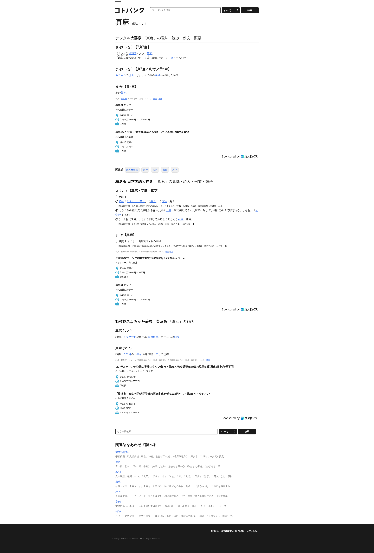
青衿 (145, 169)
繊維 (157, 75)
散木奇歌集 (132, 169)
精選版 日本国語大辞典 (134, 181)
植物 (121, 201)
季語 (164, 201)
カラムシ (120, 75)
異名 (153, 201)
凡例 (160, 98)
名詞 (155, 169)
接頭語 (132, 53)
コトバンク (129, 10)
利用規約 (215, 531)
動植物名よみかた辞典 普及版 (141, 321)
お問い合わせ (253, 531)
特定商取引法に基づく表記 (232, 531)
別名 (131, 75)
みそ (174, 169)
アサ (158, 354)
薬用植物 (153, 336)
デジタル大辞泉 (128, 38)
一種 (168, 210)
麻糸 (149, 53)
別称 (176, 336)
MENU (118, 3)
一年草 (138, 354)
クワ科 (127, 354)
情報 (155, 98)
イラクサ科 (129, 336)
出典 (165, 169)
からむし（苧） (136, 201)
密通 (180, 219)
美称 (123, 92)
